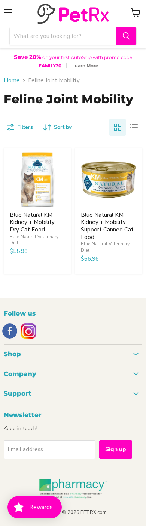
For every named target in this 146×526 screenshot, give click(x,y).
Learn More (85, 65)
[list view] (134, 127)
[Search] (126, 36)
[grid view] (117, 127)
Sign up (115, 449)
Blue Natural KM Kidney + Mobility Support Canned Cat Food (107, 226)
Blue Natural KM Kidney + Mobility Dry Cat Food (32, 222)
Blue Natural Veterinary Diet (34, 240)
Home (12, 80)
